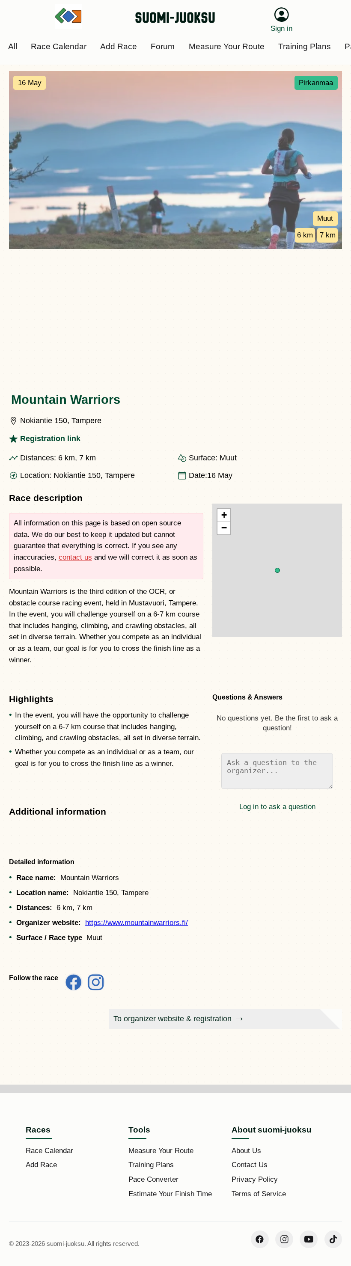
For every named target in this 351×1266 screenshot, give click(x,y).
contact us (75, 557)
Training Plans (151, 1165)
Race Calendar (49, 1151)
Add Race (41, 1165)
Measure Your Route (160, 1151)
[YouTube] (309, 1239)
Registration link (50, 438)
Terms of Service (259, 1194)
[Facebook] (260, 1239)
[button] (277, 570)
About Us (246, 1151)
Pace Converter (153, 1179)
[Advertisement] (175, 313)
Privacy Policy (255, 1179)
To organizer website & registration (172, 1018)
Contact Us (250, 1165)
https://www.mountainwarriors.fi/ (136, 923)
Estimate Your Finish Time (170, 1194)
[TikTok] (333, 1239)
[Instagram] (284, 1239)
